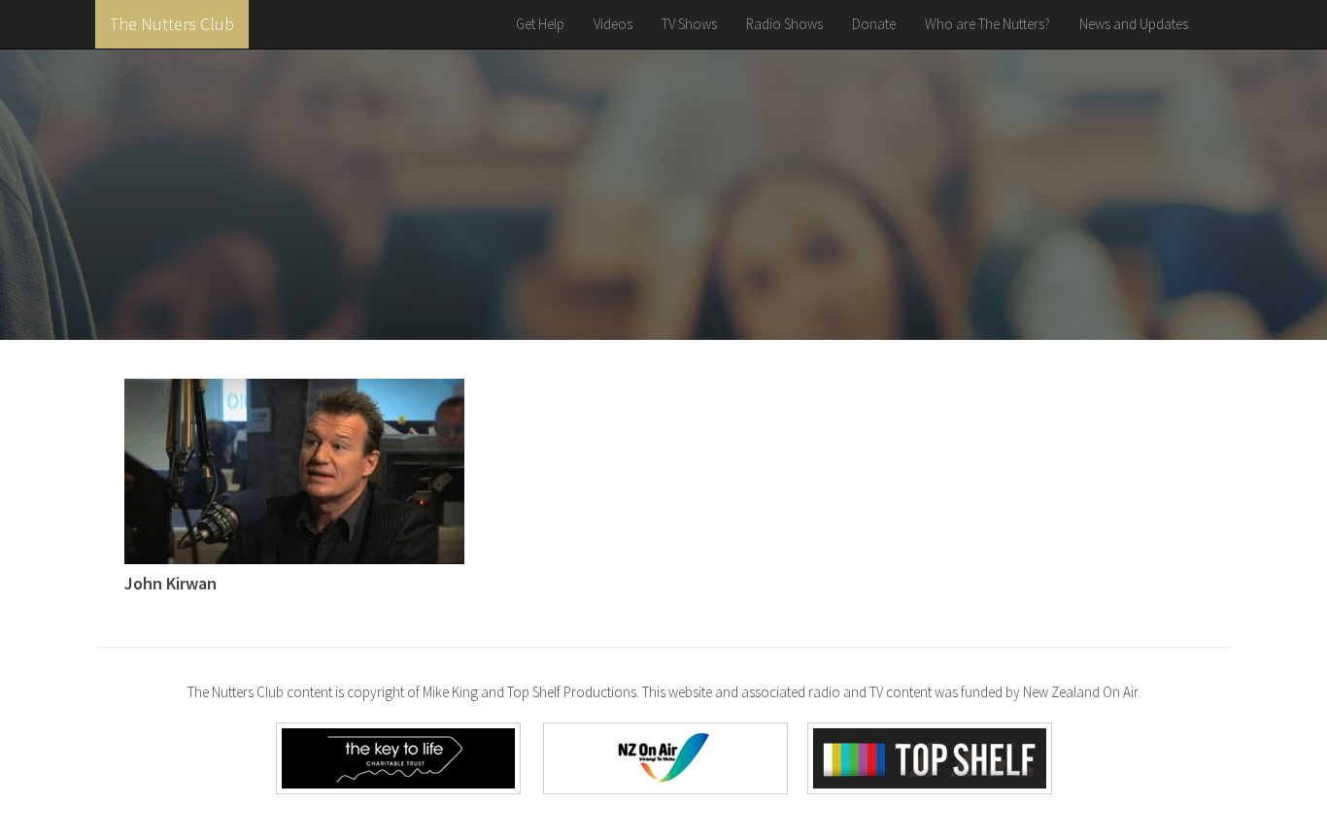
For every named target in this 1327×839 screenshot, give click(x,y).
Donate (874, 24)
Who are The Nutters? (987, 24)
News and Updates (1133, 24)
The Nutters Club (172, 24)
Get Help (540, 24)
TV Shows (689, 24)
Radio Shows (784, 24)
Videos (613, 24)
